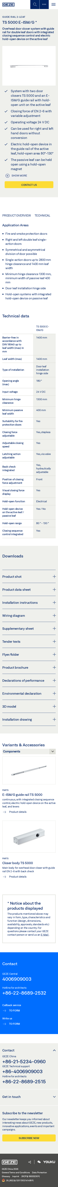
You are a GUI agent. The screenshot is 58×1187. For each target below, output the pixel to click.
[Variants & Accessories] (29, 752)
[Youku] (49, 1162)
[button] (29, 1162)
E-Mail (45, 934)
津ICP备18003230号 (30, 1176)
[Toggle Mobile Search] (34, 4)
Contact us (29, 184)
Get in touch (11, 1097)
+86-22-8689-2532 (24, 993)
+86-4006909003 (22, 1071)
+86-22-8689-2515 (24, 1081)
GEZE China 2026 (10, 1169)
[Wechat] (39, 1162)
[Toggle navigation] (53, 4)
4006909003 (17, 979)
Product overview (16, 215)
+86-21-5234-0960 (24, 1061)
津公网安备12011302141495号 (20, 1180)
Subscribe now (29, 1138)
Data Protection (39, 1172)
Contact (8, 1050)
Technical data (46, 215)
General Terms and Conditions (16, 1172)
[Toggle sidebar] (44, 4)
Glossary (6, 1176)
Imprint (15, 1176)
